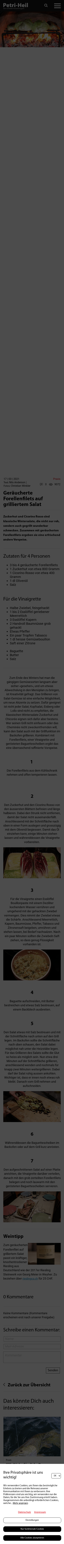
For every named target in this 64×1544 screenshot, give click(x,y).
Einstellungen (32, 1520)
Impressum (40, 1512)
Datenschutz (24, 1512)
